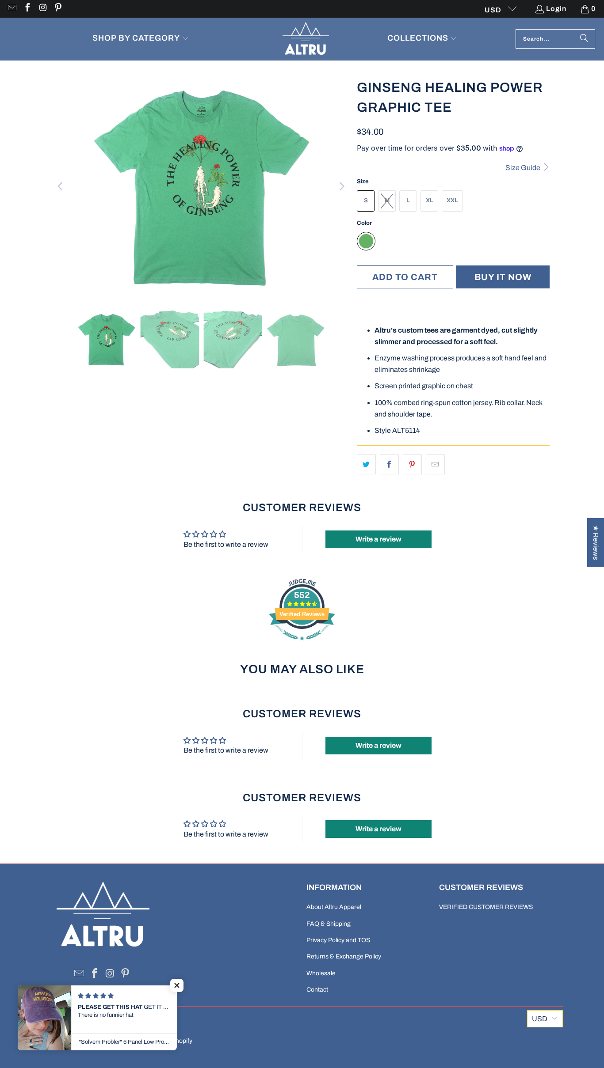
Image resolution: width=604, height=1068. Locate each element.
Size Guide (523, 167)
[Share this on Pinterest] (412, 464)
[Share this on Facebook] (389, 464)
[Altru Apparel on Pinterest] (58, 8)
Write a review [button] (378, 539)
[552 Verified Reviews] (302, 644)
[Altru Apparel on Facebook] (27, 8)
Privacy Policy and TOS (338, 940)
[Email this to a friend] (435, 464)
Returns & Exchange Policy (343, 956)
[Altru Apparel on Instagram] (42, 8)
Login (556, 8)
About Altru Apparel (333, 907)
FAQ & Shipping (328, 923)
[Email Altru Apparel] (11, 8)
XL (429, 200)
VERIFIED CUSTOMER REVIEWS (486, 907)
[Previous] (61, 186)
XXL (452, 200)
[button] (140, 39)
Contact (317, 989)
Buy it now (502, 277)
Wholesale (321, 973)
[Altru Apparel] (306, 39)
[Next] (341, 186)
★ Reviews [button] (596, 542)
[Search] (584, 39)
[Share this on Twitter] (366, 464)
